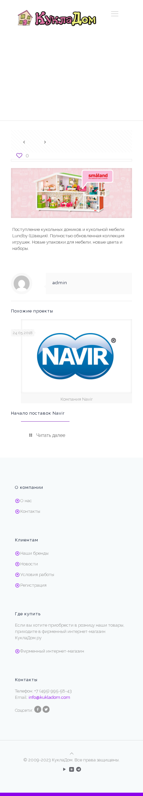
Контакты (30, 511)
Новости (29, 563)
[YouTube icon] (64, 769)
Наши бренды (34, 553)
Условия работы (37, 574)
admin (60, 282)
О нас (26, 500)
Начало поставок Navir (38, 413)
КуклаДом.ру (28, 637)
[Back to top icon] (72, 753)
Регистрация (33, 585)
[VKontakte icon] (71, 769)
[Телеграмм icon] (78, 769)
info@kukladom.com (49, 697)
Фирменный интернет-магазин (52, 651)
